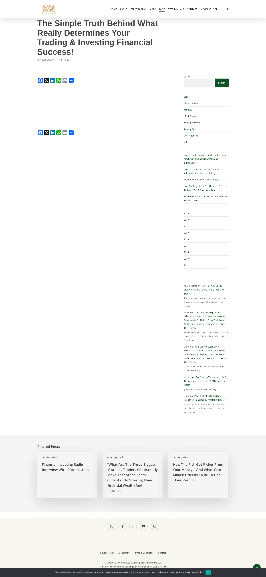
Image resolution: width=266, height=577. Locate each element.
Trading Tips (190, 129)
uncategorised (45, 59)
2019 (186, 219)
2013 (186, 258)
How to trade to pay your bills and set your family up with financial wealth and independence (205, 159)
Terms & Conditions (143, 552)
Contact (162, 552)
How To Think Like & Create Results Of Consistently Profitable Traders (204, 289)
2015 (186, 245)
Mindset (188, 109)
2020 (186, 213)
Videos (187, 142)
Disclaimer (123, 552)
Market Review (191, 103)
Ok (208, 572)
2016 (186, 239)
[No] (262, 572)
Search (187, 76)
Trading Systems (192, 122)
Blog (186, 96)
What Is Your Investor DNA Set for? (201, 179)
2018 (186, 226)
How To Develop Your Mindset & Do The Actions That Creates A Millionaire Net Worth (206, 381)
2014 (186, 252)
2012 (186, 265)
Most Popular (190, 116)
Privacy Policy (107, 552)
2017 (186, 232)
